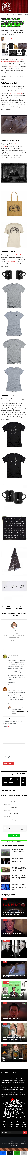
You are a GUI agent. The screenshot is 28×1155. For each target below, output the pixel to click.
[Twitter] (14, 640)
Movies (5, 919)
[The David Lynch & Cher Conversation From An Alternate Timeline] (5, 861)
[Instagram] (16, 640)
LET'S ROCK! (14, 835)
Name (5, 742)
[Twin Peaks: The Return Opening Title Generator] (5, 852)
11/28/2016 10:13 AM (11, 40)
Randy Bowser (12, 688)
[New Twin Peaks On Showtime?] (14, 1011)
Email (5, 749)
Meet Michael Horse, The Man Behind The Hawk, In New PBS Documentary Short (19, 877)
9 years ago (15, 655)
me (16, 1145)
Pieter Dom (9, 38)
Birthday (14, 820)
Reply (10, 684)
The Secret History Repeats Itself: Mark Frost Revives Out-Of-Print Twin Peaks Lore (19, 868)
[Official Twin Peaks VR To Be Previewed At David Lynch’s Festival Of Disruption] (14, 907)
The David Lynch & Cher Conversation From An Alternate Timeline (17, 860)
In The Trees (19, 255)
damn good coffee (11, 261)
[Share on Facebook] (3, 1153)
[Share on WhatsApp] (17, 1153)
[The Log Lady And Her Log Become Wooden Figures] (14, 1053)
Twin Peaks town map (15, 93)
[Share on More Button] (24, 1153)
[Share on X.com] (10, 1153)
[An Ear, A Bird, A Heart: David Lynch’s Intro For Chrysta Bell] (14, 970)
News (5, 899)
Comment (6, 726)
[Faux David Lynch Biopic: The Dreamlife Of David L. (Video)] (14, 928)
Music (5, 961)
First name (14, 801)
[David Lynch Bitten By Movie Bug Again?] (14, 949)
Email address (14, 813)
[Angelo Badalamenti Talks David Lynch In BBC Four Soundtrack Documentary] (14, 1032)
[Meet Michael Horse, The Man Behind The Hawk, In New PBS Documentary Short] (5, 878)
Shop (5, 1045)
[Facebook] (11, 640)
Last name (14, 807)
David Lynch (12, 66)
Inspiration (6, 982)
